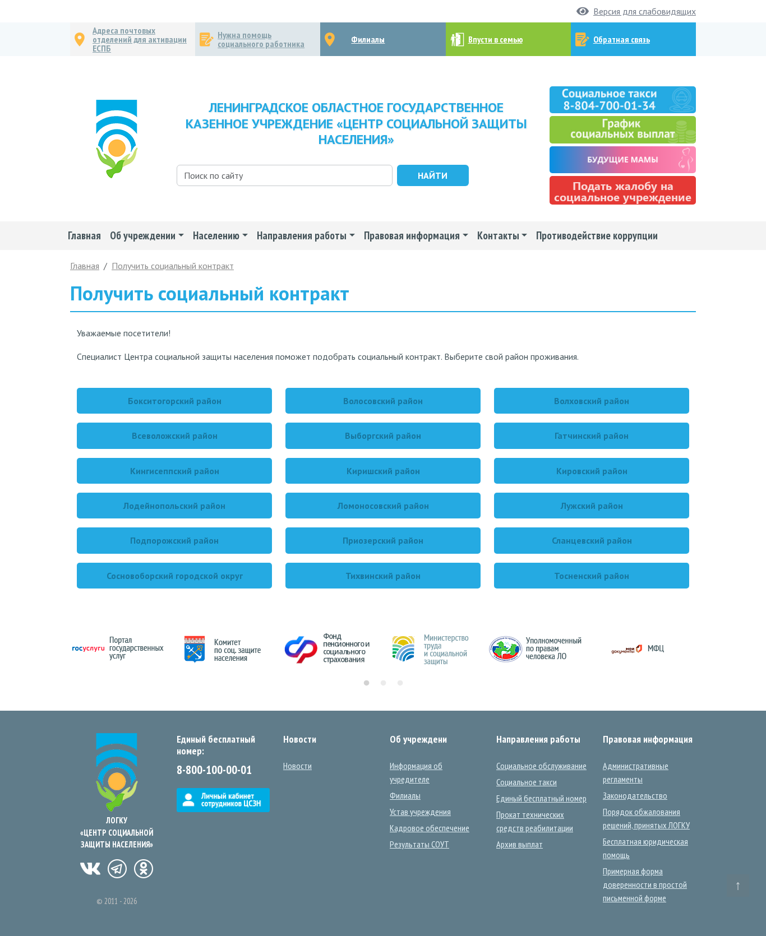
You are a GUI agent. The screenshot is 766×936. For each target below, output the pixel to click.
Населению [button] (216, 235)
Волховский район (591, 400)
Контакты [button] (498, 235)
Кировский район (591, 470)
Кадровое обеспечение (429, 827)
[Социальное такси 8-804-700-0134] (623, 98)
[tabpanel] (122, 649)
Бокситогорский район (175, 400)
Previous (61, 649)
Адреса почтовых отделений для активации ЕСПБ (140, 39)
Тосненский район (591, 575)
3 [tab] (399, 683)
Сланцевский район (592, 540)
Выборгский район (383, 435)
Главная (84, 235)
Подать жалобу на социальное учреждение (622, 190)
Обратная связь (621, 39)
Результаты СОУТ (419, 844)
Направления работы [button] (302, 235)
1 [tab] (366, 683)
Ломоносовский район (383, 505)
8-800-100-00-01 (214, 769)
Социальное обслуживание (541, 765)
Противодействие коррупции (597, 235)
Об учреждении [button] (143, 235)
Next (704, 649)
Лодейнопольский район (174, 505)
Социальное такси (526, 781)
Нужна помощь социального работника (261, 39)
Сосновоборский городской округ (175, 575)
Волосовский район (383, 400)
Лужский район (592, 505)
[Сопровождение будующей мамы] (623, 158)
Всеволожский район (175, 435)
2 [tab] (383, 683)
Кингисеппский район (174, 470)
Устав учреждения (420, 811)
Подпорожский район (174, 540)
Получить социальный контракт (173, 265)
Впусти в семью (495, 39)
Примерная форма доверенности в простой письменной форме (645, 884)
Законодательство (635, 795)
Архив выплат (519, 844)
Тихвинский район (383, 575)
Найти (432, 175)
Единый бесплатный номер (541, 798)
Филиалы (368, 39)
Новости (297, 765)
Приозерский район (383, 540)
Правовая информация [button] (412, 235)
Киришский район (383, 470)
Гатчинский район (592, 435)
